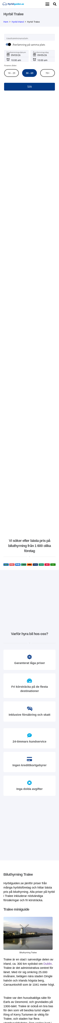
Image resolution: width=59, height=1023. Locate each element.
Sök (29, 86)
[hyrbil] (13, 4)
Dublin (47, 963)
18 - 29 (11, 73)
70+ (47, 73)
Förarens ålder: (10, 65)
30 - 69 (29, 73)
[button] (47, 4)
